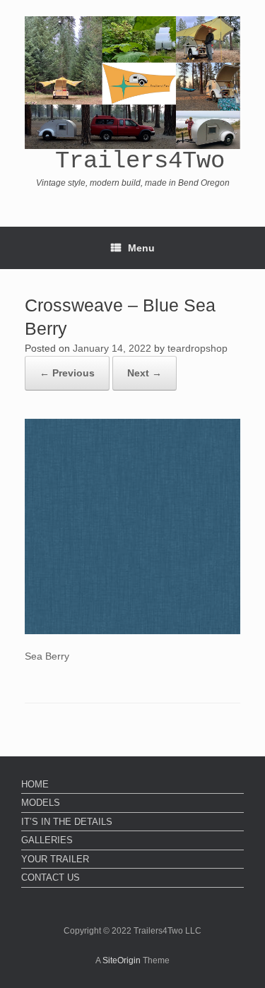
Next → (144, 373)
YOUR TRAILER (55, 859)
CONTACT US (50, 877)
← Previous (67, 373)
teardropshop (197, 348)
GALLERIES (47, 840)
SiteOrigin (121, 960)
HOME (35, 784)
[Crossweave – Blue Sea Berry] (132, 630)
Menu (141, 248)
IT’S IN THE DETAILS (66, 821)
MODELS (40, 802)
